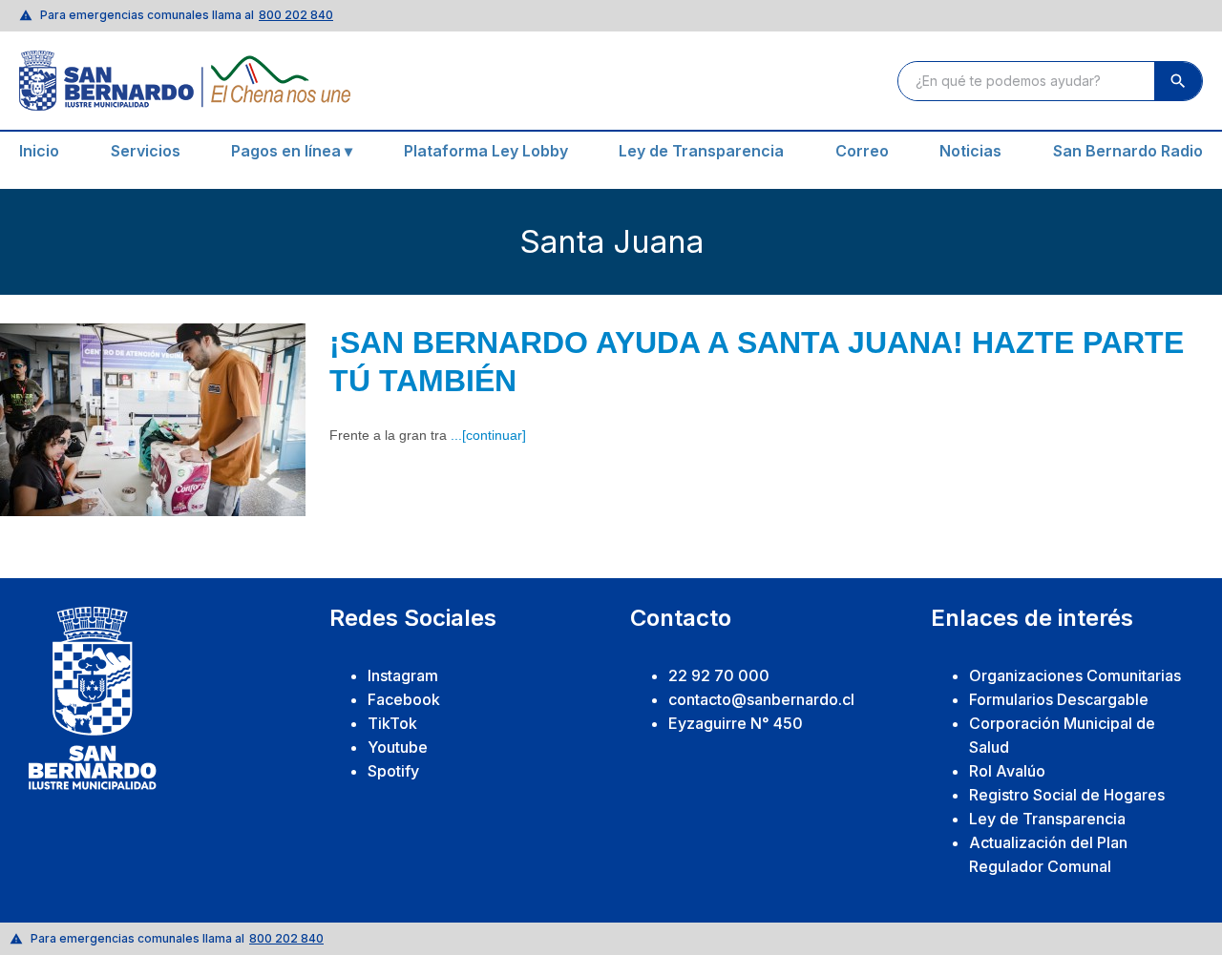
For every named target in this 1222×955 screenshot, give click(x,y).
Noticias (970, 150)
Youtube (398, 747)
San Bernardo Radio (1128, 150)
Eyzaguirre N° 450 (735, 723)
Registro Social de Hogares (1067, 794)
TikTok (392, 723)
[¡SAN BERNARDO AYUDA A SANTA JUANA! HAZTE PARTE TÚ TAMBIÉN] (153, 419)
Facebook (404, 699)
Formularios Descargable (1058, 699)
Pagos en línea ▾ (291, 150)
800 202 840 (296, 15)
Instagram (403, 675)
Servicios (145, 150)
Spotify (393, 770)
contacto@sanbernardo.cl (761, 699)
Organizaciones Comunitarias (1075, 675)
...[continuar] (488, 435)
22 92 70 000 (718, 675)
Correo (862, 150)
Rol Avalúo (1007, 770)
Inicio (39, 150)
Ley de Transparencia (701, 150)
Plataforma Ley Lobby (486, 150)
